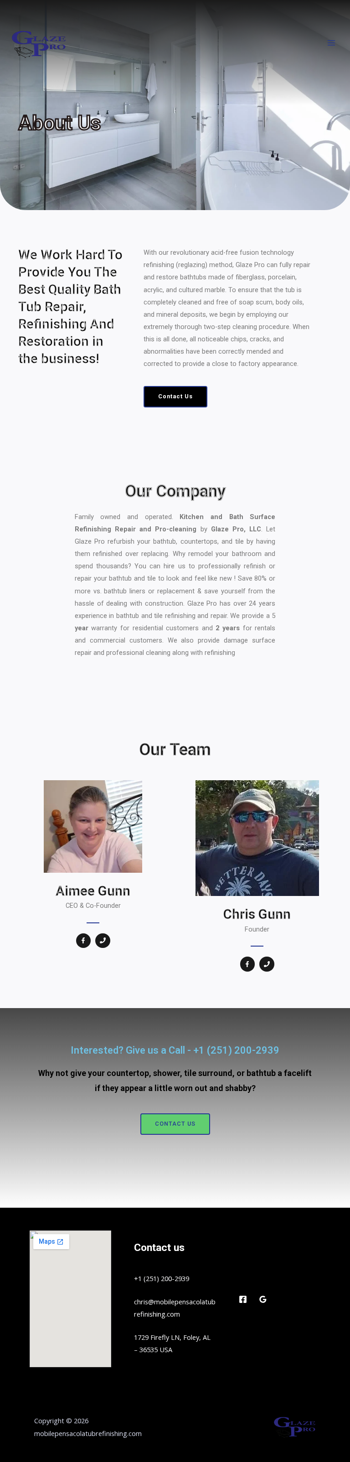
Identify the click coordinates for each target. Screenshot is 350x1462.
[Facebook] (243, 1299)
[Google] (263, 1299)
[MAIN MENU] (331, 42)
